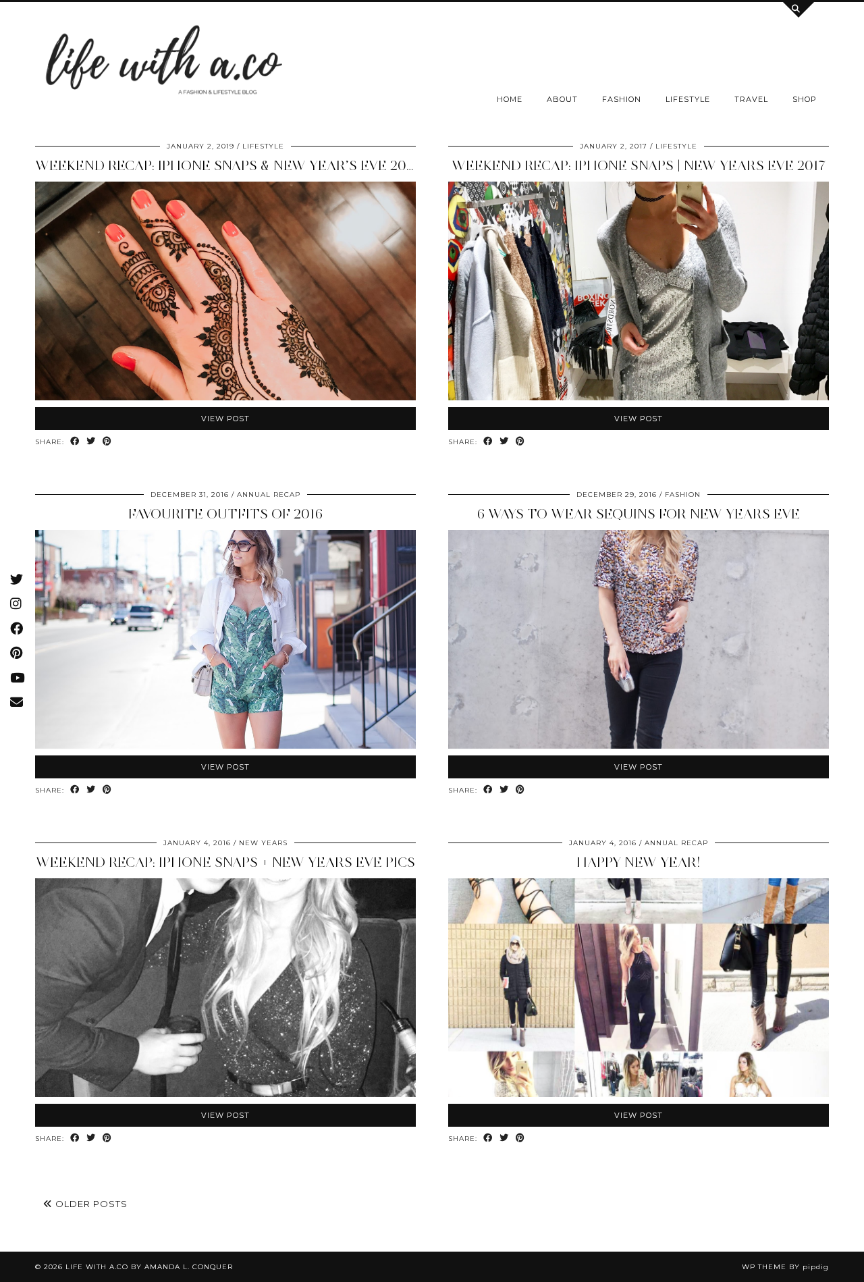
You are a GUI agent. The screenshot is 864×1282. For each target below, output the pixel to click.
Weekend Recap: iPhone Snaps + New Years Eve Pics (225, 862)
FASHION (621, 99)
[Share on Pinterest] (107, 442)
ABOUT (562, 99)
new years (263, 842)
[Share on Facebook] (75, 442)
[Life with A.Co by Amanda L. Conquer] (162, 64)
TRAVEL (751, 99)
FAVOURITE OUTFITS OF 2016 (225, 514)
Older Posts (90, 1203)
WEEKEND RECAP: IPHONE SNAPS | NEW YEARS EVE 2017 (639, 165)
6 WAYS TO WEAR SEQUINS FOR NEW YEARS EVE (638, 514)
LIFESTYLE (688, 99)
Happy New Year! (638, 862)
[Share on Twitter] (91, 442)
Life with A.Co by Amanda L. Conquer (149, 1266)
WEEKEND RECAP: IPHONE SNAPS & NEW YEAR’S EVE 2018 (227, 165)
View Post (225, 418)
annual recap (268, 494)
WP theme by (785, 1266)
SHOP (804, 99)
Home (509, 99)
